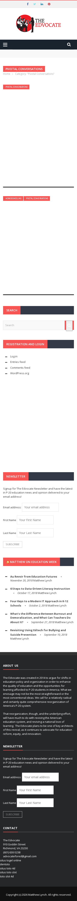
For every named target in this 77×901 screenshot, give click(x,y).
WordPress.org (19, 373)
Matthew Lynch (14, 152)
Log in (13, 356)
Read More (12, 179)
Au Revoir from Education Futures (33, 576)
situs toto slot (8, 872)
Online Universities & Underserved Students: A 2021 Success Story (36, 144)
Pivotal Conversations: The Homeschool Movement (29, 256)
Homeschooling (14, 198)
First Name (9, 520)
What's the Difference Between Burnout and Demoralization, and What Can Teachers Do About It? (41, 618)
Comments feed (20, 367)
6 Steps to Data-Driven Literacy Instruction (40, 588)
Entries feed (17, 362)
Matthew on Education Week (33, 562)
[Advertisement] (38, 423)
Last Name (9, 533)
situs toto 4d (7, 868)
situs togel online (10, 860)
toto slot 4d (7, 876)
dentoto (5, 864)
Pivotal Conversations (17, 87)
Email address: (12, 507)
